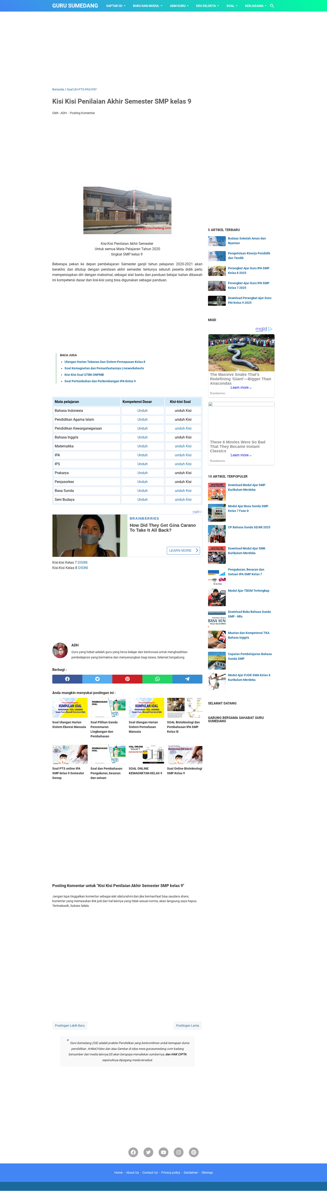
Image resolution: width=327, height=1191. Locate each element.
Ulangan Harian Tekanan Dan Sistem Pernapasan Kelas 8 (105, 362)
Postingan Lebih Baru (70, 1025)
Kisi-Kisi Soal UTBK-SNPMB (84, 374)
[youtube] (163, 1152)
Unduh (142, 410)
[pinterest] (127, 679)
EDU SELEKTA (206, 6)
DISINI (82, 562)
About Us (132, 1172)
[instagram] (179, 1152)
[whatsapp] (157, 679)
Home (118, 1172)
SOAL (230, 6)
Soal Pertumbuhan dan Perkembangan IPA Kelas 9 (100, 381)
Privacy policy (170, 1172)
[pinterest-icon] (194, 1152)
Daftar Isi (114, 6)
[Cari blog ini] (272, 5)
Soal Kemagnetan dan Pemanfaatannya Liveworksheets (104, 368)
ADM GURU (178, 6)
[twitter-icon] (148, 1152)
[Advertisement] (163, 49)
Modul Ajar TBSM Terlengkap (248, 590)
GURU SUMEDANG (75, 5)
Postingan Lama (187, 1025)
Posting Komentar (82, 113)
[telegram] (187, 679)
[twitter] (97, 679)
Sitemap (207, 1172)
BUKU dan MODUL (146, 6)
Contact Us (150, 1172)
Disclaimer (191, 1172)
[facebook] (67, 679)
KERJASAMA (254, 6)
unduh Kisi (183, 428)
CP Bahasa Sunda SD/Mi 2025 (249, 527)
